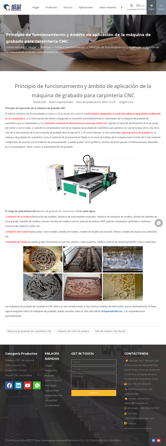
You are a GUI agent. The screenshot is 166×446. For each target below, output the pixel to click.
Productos (51, 7)
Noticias (68, 7)
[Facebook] (9, 385)
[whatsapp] (37, 385)
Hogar (35, 7)
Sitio (130, 102)
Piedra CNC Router (16, 370)
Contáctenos (52, 405)
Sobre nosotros (107, 7)
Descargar (51, 385)
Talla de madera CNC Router (110, 331)
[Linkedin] (18, 385)
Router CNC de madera (18, 375)
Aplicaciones (86, 7)
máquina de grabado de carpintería (66, 113)
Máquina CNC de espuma (19, 360)
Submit (94, 392)
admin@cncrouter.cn (136, 403)
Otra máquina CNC (15, 365)
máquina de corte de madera (73, 331)
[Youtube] (27, 385)
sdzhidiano (115, 440)
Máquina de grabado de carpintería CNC (57, 211)
